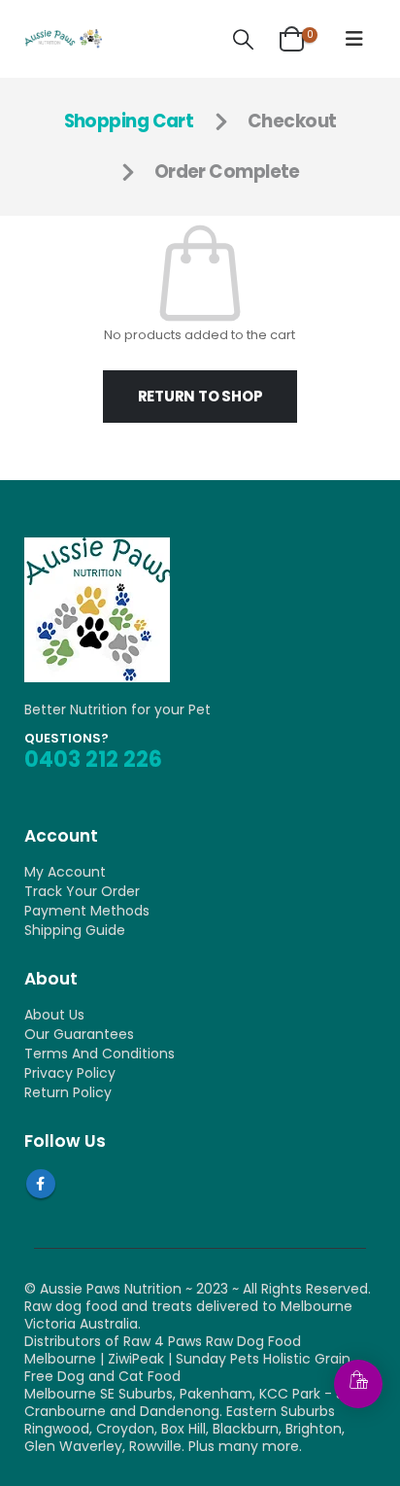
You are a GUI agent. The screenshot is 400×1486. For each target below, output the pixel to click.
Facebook (40, 1183)
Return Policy (68, 1092)
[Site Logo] (63, 39)
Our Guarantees (79, 1034)
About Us (54, 1014)
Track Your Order (82, 891)
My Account (65, 871)
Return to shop (200, 396)
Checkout (292, 121)
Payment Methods (87, 910)
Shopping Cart (129, 121)
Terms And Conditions (99, 1053)
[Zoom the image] (97, 546)
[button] (242, 39)
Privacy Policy (70, 1073)
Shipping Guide (74, 930)
